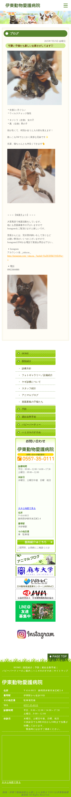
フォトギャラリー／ (37, 375)
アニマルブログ (30, 395)
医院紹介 (26, 361)
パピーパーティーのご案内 (16, 671)
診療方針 (26, 368)
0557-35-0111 (31, 705)
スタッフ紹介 (29, 388)
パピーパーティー (31, 424)
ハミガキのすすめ (31, 432)
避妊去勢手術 (29, 416)
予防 (24, 409)
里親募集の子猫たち (32, 401)
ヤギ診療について (31, 381)
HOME (25, 353)
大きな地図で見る (27, 508)
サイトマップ (61, 671)
